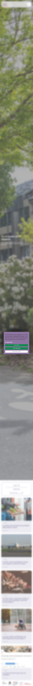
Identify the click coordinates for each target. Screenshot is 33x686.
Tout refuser (16, 348)
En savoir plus (8, 342)
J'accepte (16, 345)
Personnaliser (16, 351)
